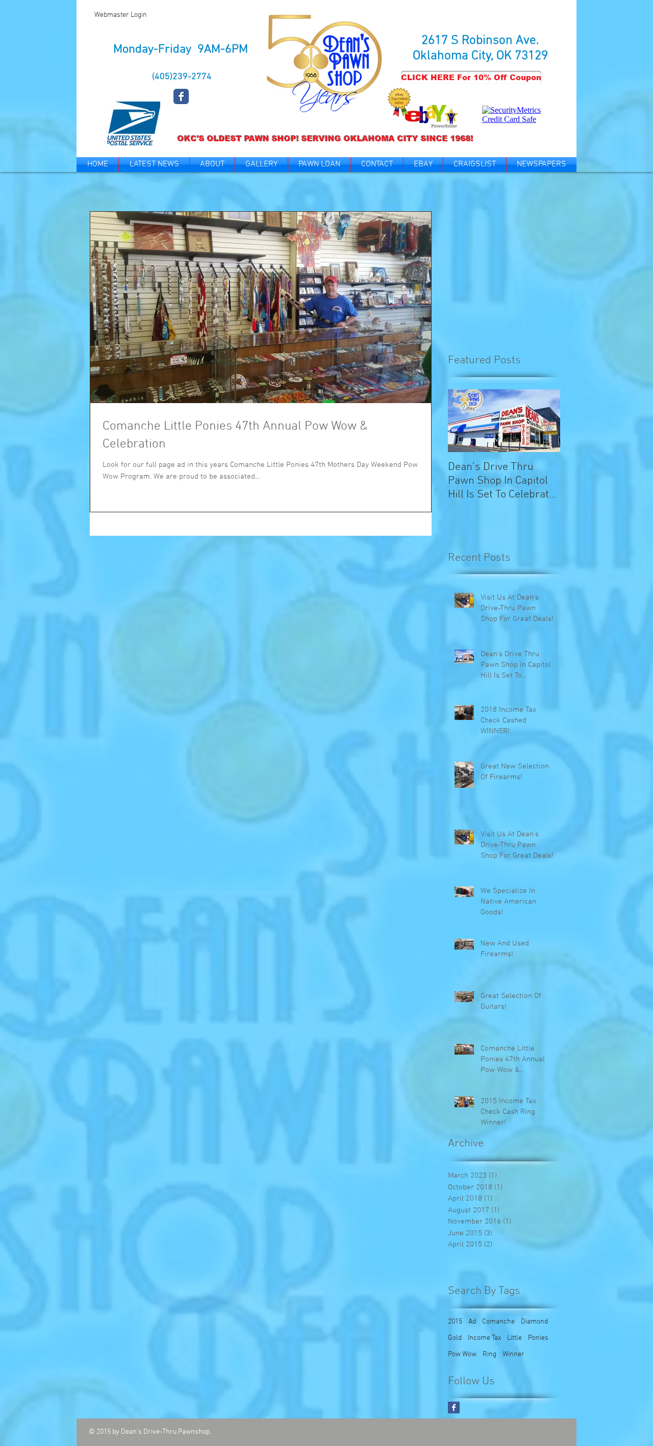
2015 (455, 1321)
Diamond (534, 1321)
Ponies (538, 1338)
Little (514, 1338)
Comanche (498, 1321)
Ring (489, 1354)
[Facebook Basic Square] (454, 1407)
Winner (513, 1354)
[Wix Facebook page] (181, 96)
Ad (472, 1321)
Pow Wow (462, 1354)
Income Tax (484, 1338)
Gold (455, 1338)
